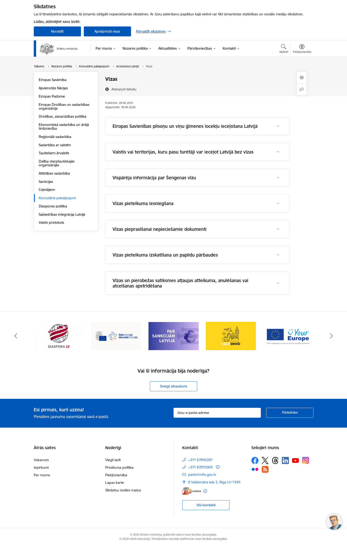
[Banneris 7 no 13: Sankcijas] (116, 335)
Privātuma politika (119, 467)
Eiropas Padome (52, 96)
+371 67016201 (200, 460)
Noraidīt (57, 31)
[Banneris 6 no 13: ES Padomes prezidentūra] (59, 335)
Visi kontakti (206, 505)
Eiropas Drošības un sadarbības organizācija (64, 106)
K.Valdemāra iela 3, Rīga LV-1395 (214, 482)
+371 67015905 (200, 467)
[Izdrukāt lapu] (302, 77)
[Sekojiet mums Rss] (265, 469)
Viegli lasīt (113, 460)
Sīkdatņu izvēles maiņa (123, 490)
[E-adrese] (191, 491)
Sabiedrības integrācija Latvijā (62, 214)
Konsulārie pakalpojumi (57, 198)
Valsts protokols (51, 222)
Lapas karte (114, 482)
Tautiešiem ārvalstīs (54, 153)
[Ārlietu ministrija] (59, 48)
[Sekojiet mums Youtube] (295, 460)
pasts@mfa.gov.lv (202, 474)
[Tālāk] (331, 336)
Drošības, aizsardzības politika (62, 116)
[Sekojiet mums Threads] (275, 460)
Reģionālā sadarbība (55, 136)
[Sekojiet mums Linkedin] (285, 460)
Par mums (42, 475)
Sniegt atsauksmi (173, 386)
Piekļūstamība (116, 475)
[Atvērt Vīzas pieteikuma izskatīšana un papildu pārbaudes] (277, 255)
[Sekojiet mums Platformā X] (265, 460)
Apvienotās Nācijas (53, 88)
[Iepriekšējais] (15, 336)
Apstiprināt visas (107, 31)
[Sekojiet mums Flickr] (254, 469)
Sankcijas (46, 181)
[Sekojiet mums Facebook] (254, 460)
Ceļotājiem (47, 189)
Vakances (41, 460)
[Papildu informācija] (218, 467)
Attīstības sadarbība (54, 173)
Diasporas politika (53, 206)
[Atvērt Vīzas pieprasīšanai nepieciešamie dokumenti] (277, 229)
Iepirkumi (41, 467)
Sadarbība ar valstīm (55, 145)
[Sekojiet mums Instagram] (305, 460)
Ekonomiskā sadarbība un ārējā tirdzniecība (64, 126)
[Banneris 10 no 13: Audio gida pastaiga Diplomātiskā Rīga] (288, 335)
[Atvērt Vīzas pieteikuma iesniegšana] (277, 203)
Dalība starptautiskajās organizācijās (57, 163)
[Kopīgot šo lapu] (302, 89)
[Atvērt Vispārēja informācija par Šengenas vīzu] (277, 178)
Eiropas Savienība (53, 79)
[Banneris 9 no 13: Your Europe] (231, 335)
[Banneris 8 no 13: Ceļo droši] (173, 335)
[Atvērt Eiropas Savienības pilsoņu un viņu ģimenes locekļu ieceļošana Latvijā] (277, 126)
